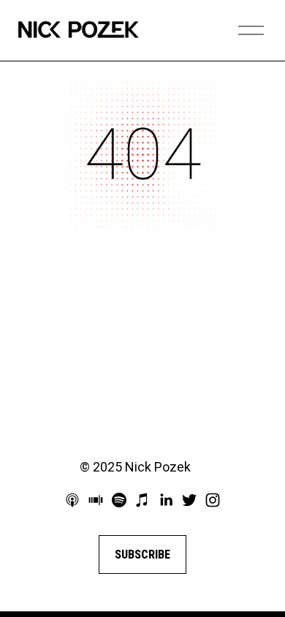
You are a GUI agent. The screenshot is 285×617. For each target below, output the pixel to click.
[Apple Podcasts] (72, 500)
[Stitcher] (95, 500)
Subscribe (142, 554)
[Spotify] (119, 500)
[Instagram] (212, 500)
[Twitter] (189, 500)
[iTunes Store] (142, 500)
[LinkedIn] (166, 500)
